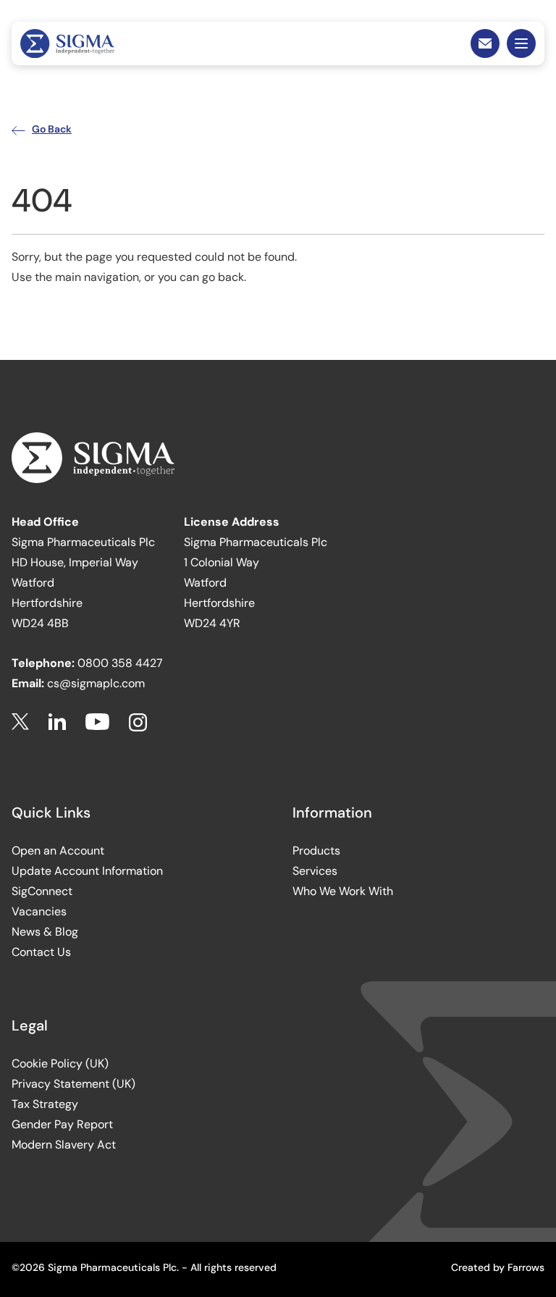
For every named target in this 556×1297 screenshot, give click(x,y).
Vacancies (39, 911)
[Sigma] (67, 43)
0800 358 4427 (120, 663)
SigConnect (42, 891)
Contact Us (41, 952)
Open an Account (58, 850)
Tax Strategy (45, 1104)
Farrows (525, 1267)
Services (314, 870)
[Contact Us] (485, 43)
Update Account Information (87, 870)
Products (316, 850)
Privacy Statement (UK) (73, 1083)
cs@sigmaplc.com (96, 683)
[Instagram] (138, 722)
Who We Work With (342, 891)
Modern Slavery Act (64, 1144)
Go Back (52, 128)
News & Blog (45, 931)
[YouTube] (97, 722)
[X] (20, 722)
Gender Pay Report (62, 1124)
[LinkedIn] (57, 722)
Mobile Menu (521, 43)
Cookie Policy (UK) (60, 1063)
